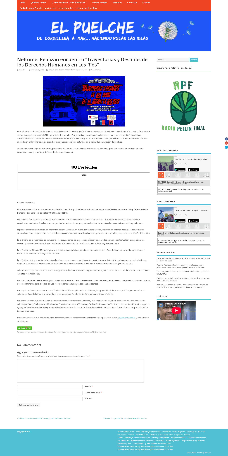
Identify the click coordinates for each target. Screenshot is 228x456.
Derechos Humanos (62, 70)
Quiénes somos (38, 2)
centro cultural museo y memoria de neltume (36, 332)
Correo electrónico (93, 392)
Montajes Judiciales (173, 441)
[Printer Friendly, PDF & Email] (24, 328)
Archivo (146, 2)
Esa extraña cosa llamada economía (131, 441)
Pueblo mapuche (178, 432)
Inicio (22, 2)
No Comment (96, 70)
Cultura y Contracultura (160, 438)
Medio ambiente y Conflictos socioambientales (153, 432)
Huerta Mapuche (142, 435)
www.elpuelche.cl (127, 317)
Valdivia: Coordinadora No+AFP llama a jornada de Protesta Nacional (44, 418)
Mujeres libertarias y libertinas (193, 441)
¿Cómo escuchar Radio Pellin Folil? (69, 2)
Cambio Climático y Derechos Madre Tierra (134, 438)
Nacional (201, 432)
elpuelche (22, 70)
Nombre (88, 387)
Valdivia (187, 435)
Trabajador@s (138, 444)
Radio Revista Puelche (126, 432)
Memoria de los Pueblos (155, 441)
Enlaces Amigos (99, 2)
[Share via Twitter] (226, 148)
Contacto (132, 2)
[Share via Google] (226, 144)
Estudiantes (168, 435)
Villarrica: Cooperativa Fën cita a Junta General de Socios (125, 418)
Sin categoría (192, 432)
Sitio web (88, 398)
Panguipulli (178, 435)
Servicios (117, 2)
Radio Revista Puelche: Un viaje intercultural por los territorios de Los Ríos (58, 8)
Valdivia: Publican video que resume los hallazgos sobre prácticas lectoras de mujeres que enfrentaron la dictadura (181, 266)
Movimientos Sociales (78, 70)
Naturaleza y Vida (124, 444)
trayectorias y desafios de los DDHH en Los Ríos (88, 332)
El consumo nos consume (196, 438)
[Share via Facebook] (226, 139)
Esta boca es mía (156, 435)
